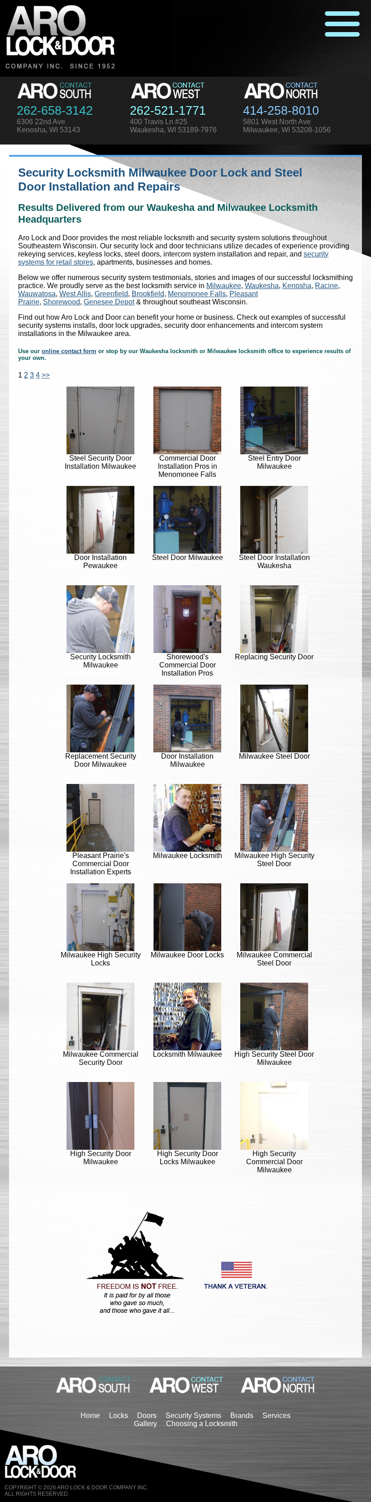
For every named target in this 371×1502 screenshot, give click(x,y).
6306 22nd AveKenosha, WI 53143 (48, 126)
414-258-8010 (281, 110)
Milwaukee (223, 285)
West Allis (75, 294)
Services (276, 1415)
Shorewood (61, 302)
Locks (118, 1415)
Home (90, 1415)
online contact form (69, 351)
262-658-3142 (55, 110)
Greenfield (111, 294)
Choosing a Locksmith (202, 1423)
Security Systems (193, 1415)
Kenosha (296, 285)
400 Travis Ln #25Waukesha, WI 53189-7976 (173, 126)
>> (46, 375)
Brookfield (148, 294)
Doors (147, 1415)
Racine (326, 285)
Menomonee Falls (197, 294)
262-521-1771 (168, 110)
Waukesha (262, 285)
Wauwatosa (37, 294)
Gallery (145, 1423)
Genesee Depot (109, 302)
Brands (241, 1415)
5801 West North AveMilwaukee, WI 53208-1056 (287, 126)
